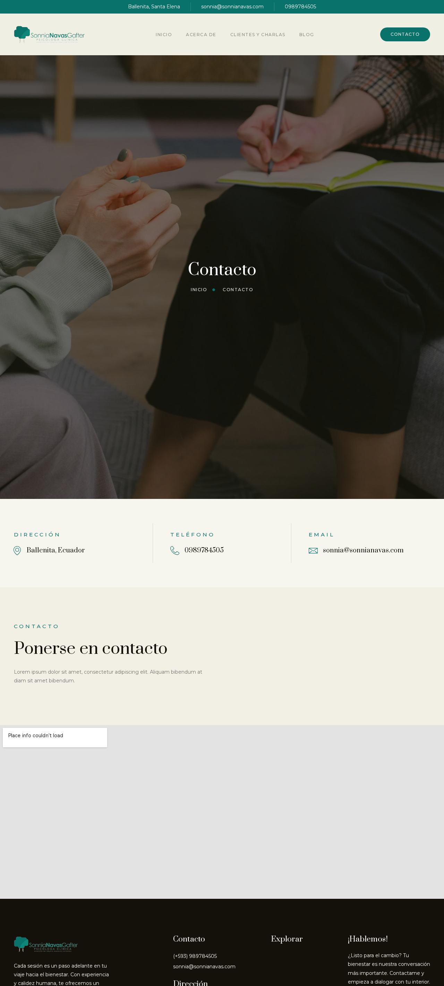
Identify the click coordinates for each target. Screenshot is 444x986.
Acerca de (201, 34)
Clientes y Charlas (257, 34)
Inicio (164, 34)
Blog (306, 34)
